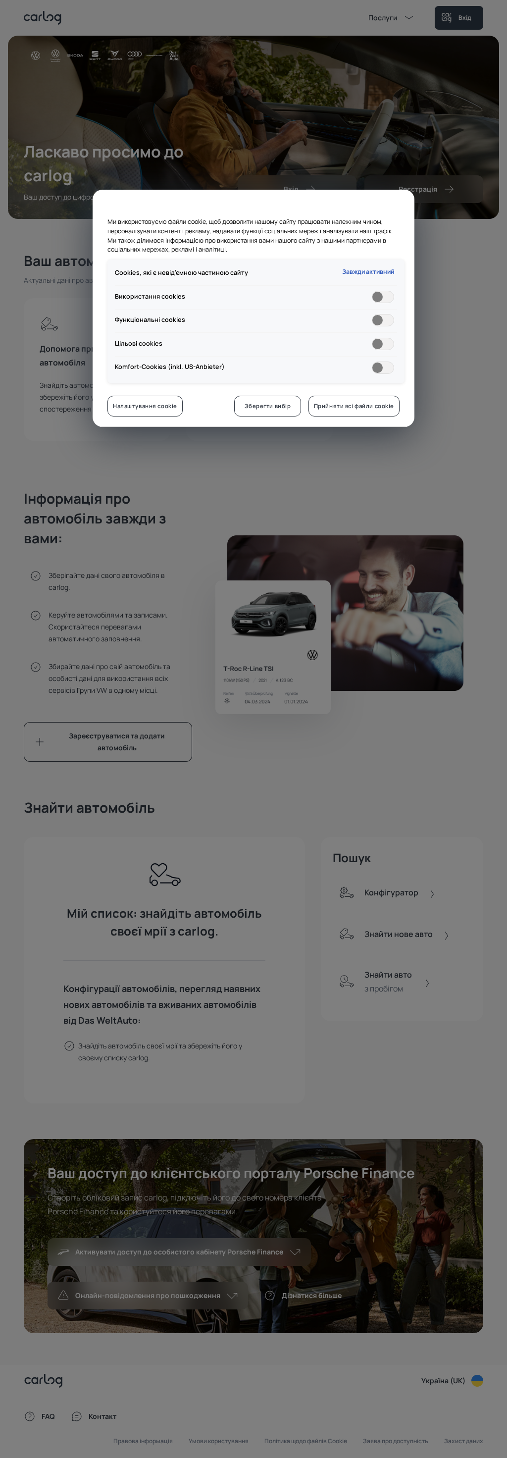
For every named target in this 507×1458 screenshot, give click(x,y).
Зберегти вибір (268, 406)
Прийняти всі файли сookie (354, 406)
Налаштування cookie (145, 406)
